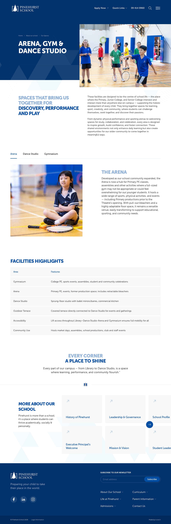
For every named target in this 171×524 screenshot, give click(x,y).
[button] (149, 424)
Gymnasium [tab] (51, 153)
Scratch (158, 520)
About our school (32, 36)
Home (20, 36)
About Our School (110, 492)
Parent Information (143, 499)
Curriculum (138, 492)
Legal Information (37, 520)
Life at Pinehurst (109, 499)
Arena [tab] (13, 153)
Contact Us (138, 506)
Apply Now (100, 8)
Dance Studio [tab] (30, 153)
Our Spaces (45, 36)
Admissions (106, 506)
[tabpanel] (85, 200)
